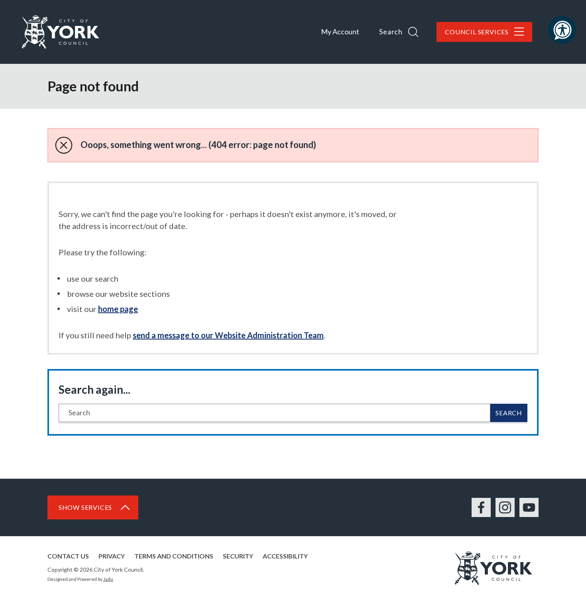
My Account (340, 31)
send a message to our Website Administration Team (228, 335)
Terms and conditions (173, 556)
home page (118, 309)
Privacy (111, 556)
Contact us (68, 556)
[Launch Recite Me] (562, 30)
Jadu (108, 579)
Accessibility (285, 556)
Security (238, 556)
